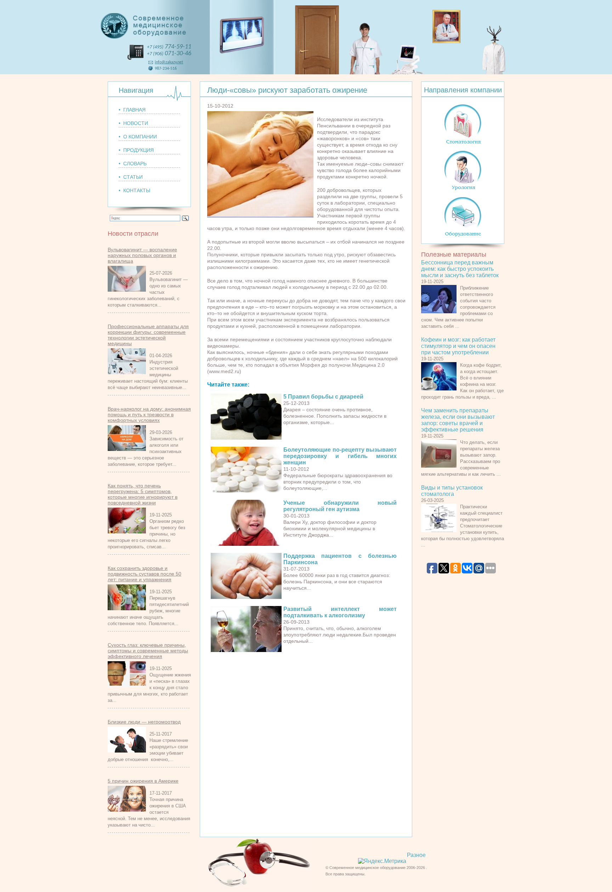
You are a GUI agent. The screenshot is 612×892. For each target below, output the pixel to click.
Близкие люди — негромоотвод (144, 722)
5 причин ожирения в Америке (143, 781)
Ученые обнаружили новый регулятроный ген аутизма (340, 506)
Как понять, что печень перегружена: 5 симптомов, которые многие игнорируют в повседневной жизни (142, 494)
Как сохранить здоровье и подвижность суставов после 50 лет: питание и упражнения (144, 573)
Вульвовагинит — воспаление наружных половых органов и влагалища (142, 255)
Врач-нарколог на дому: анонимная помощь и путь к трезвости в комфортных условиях (149, 414)
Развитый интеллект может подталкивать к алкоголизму (340, 612)
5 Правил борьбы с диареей (323, 397)
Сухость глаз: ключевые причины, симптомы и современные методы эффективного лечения (148, 650)
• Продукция (136, 150)
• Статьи (131, 177)
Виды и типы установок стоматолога (452, 491)
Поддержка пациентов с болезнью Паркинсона (340, 559)
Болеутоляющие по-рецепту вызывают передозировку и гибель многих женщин (340, 456)
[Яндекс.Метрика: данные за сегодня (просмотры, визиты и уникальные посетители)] (382, 861)
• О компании (138, 136)
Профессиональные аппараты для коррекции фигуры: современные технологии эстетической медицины (148, 335)
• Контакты (134, 190)
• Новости (133, 123)
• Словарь (133, 163)
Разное (416, 855)
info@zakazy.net (169, 62)
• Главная (132, 110)
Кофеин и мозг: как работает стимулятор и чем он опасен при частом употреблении (458, 346)
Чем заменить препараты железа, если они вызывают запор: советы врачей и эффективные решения (458, 420)
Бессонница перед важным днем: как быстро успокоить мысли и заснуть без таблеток (460, 268)
